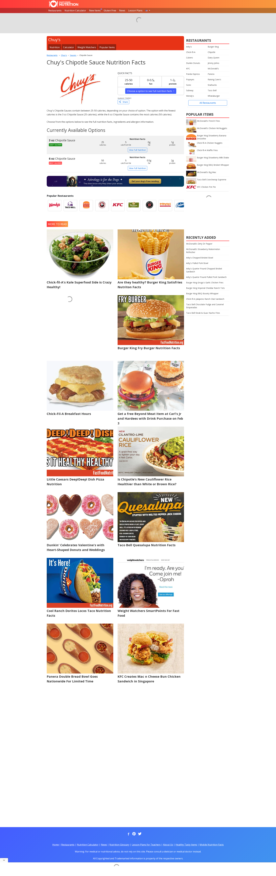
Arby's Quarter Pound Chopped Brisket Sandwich (204, 270)
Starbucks (212, 85)
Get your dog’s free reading (145, 181)
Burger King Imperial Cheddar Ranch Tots (205, 288)
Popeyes (190, 79)
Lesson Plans (135, 10)
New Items (95, 10)
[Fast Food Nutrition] (63, 3)
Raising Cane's (214, 79)
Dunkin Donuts (193, 63)
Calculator (68, 47)
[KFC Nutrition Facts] (118, 205)
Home (55, 844)
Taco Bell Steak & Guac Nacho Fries (203, 313)
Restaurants (55, 10)
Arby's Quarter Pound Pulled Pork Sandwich (206, 277)
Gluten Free (110, 10)
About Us (168, 844)
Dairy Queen (213, 57)
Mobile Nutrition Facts (212, 844)
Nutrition (55, 47)
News (122, 10)
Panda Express (193, 74)
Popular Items (107, 47)
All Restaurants (208, 102)
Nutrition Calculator (75, 10)
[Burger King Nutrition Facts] (86, 205)
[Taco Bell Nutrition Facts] (70, 205)
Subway (189, 90)
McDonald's (213, 68)
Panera (211, 74)
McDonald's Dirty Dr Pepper (199, 243)
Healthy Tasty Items (186, 844)
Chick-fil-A (190, 52)
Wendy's (190, 95)
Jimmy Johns (213, 63)
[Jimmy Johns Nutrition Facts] (149, 205)
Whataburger (214, 95)
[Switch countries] (148, 10)
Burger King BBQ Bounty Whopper (202, 293)
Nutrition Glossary (119, 844)
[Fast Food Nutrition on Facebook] (128, 834)
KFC (188, 68)
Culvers (189, 57)
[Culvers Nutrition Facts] (181, 205)
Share (124, 102)
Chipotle (211, 52)
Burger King (213, 46)
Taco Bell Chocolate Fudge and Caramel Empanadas (205, 306)
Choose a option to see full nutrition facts (150, 91)
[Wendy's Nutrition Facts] (54, 205)
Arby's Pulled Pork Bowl (197, 263)
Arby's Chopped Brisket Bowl (199, 257)
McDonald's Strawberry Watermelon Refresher (203, 251)
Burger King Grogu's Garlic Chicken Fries (204, 282)
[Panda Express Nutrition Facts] (102, 205)
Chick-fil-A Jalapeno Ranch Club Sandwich (205, 299)
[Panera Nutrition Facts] (133, 205)
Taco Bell (212, 90)
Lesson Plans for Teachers (146, 844)
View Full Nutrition (137, 150)
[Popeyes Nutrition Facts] (165, 205)
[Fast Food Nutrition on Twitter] (139, 834)
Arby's (189, 46)
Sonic (188, 85)
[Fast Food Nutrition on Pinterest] (134, 834)
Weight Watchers (86, 47)
